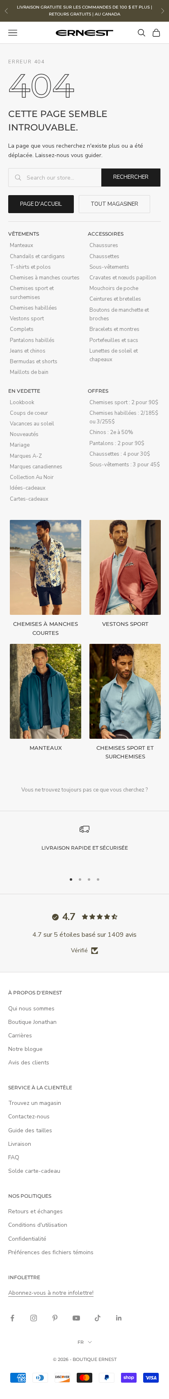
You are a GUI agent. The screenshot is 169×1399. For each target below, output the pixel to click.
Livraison (19, 1144)
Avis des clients (28, 1062)
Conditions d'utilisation (37, 1225)
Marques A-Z (26, 456)
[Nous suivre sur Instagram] (34, 1318)
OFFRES (98, 391)
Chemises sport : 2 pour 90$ (123, 402)
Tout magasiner (114, 204)
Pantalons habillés (32, 340)
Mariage (20, 445)
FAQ (13, 1157)
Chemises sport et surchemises (32, 293)
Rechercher (130, 177)
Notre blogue (25, 1049)
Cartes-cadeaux (29, 499)
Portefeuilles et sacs (113, 340)
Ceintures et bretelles (115, 299)
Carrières (20, 1035)
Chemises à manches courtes (45, 277)
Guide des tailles (30, 1130)
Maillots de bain (29, 372)
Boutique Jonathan (32, 1022)
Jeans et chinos (28, 351)
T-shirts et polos (30, 267)
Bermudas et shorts (33, 361)
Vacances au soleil (32, 423)
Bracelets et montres (114, 329)
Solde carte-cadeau (34, 1171)
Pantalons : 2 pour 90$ (116, 443)
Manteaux (21, 245)
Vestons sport (27, 318)
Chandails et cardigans (37, 256)
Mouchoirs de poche (113, 288)
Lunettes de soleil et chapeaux (113, 355)
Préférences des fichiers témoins (51, 1252)
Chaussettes (104, 256)
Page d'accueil (41, 204)
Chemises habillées (33, 308)
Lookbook (22, 402)
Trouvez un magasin (34, 1103)
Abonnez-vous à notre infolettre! (51, 1293)
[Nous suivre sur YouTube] (76, 1318)
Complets (22, 329)
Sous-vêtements (109, 267)
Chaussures (103, 245)
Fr (81, 1342)
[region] (84, 844)
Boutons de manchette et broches (119, 314)
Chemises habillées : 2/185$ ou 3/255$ (123, 417)
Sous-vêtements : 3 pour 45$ (124, 464)
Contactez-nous (29, 1116)
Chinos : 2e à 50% (111, 432)
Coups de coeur (29, 413)
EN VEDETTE (24, 391)
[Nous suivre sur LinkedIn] (119, 1318)
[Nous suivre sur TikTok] (98, 1318)
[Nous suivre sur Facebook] (12, 1318)
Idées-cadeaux (28, 488)
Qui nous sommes (31, 1008)
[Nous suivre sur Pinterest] (55, 1318)
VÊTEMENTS (23, 234)
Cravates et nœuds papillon (122, 277)
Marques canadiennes (36, 466)
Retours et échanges (35, 1211)
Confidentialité (27, 1239)
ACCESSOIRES (105, 234)
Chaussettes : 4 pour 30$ (119, 454)
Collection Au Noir (32, 477)
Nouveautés (24, 434)
